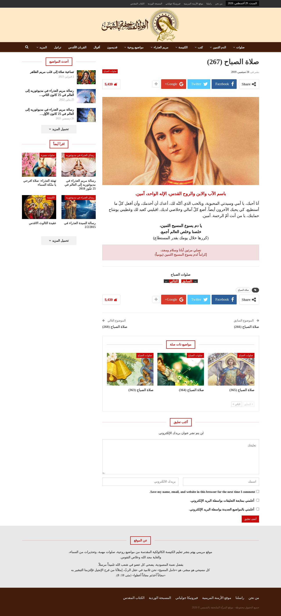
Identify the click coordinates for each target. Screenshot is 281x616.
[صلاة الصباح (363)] (130, 369)
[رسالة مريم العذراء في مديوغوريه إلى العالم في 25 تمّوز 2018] (78, 165)
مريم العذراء (161, 47)
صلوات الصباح (110, 71)
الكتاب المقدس (137, 3)
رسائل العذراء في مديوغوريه (80, 155)
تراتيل (57, 47)
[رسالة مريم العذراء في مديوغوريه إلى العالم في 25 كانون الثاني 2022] (86, 96)
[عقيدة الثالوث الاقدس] (39, 207)
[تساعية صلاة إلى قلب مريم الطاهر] (86, 77)
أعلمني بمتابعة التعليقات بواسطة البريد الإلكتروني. (222, 500)
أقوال (97, 47)
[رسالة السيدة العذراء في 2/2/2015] (78, 207)
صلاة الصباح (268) (114, 327)
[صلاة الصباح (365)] (231, 369)
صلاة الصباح (243, 290)
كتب (200, 47)
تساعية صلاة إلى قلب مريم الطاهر (52, 72)
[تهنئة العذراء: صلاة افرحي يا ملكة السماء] (39, 165)
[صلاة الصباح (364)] (180, 369)
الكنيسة (183, 47)
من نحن (218, 3)
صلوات (240, 47)
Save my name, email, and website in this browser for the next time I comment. (202, 492)
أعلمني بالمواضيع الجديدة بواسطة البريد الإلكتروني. (221, 509)
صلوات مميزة (48, 155)
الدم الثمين (219, 47)
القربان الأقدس (77, 47)
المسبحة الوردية (155, 3)
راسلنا (209, 3)
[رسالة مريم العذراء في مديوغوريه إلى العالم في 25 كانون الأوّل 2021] (86, 115)
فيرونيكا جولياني (173, 3)
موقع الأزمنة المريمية (193, 3)
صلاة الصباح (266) (246, 327)
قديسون (112, 47)
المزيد (43, 47)
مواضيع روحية (135, 47)
